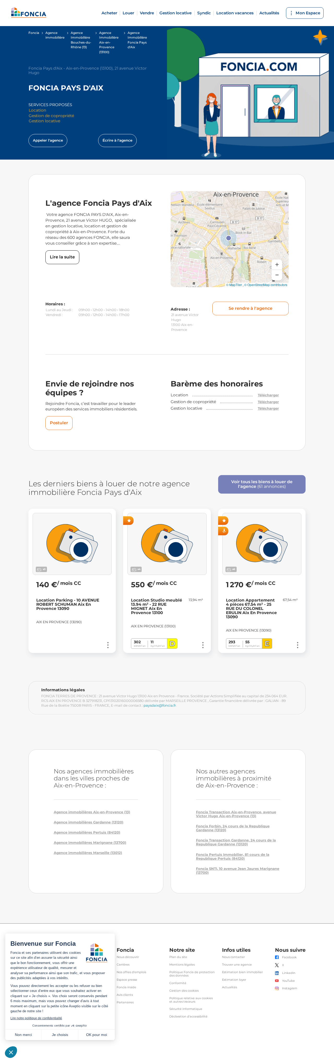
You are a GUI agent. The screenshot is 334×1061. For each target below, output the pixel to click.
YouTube (288, 981)
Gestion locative (175, 13)
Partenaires (125, 1002)
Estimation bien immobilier (242, 972)
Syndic (204, 13)
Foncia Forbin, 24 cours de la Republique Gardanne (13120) (233, 828)
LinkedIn (288, 973)
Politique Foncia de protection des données (192, 974)
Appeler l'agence (48, 140)
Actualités (269, 13)
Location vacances (235, 13)
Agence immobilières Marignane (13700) (90, 843)
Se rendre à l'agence (250, 308)
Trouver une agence (237, 964)
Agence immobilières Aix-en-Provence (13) (92, 812)
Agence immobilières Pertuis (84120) (87, 832)
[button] (228, 238)
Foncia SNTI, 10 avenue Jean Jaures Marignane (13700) (237, 871)
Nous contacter (233, 957)
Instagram (289, 988)
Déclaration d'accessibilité (188, 1016)
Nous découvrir (128, 957)
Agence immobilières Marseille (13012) (88, 853)
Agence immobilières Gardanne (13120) (88, 822)
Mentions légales (182, 964)
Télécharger (268, 395)
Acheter (109, 13)
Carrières (123, 964)
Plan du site (178, 957)
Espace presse (127, 979)
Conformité (177, 983)
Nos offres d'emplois (131, 972)
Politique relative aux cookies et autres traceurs (191, 1000)
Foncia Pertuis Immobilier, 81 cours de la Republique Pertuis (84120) (232, 856)
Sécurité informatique (185, 1009)
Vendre (147, 13)
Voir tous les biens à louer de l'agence (262, 484)
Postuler (59, 422)
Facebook (289, 957)
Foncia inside (126, 987)
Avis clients (125, 995)
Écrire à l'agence (117, 140)
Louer (128, 13)
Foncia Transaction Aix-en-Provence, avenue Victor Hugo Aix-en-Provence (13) (236, 814)
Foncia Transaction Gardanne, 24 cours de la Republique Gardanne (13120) (236, 842)
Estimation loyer (234, 979)
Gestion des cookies (184, 990)
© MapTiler (234, 285)
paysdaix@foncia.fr (160, 705)
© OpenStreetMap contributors (265, 285)
